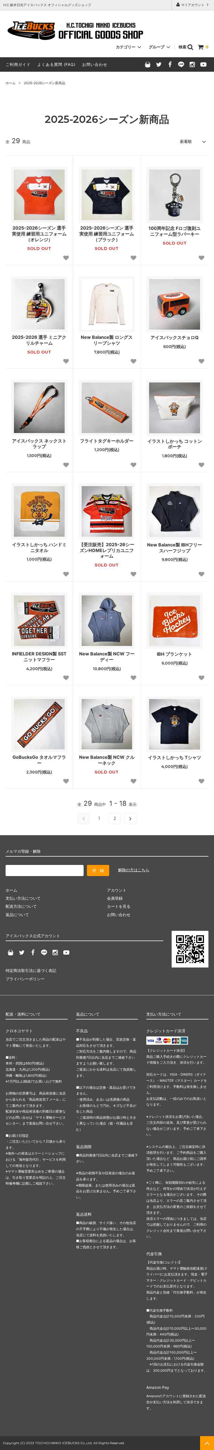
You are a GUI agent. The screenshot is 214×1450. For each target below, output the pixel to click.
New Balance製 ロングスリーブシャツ (107, 340)
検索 (183, 46)
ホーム (11, 83)
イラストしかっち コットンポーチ (174, 444)
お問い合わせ (94, 64)
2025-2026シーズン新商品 (44, 83)
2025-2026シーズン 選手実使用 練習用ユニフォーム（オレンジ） (39, 233)
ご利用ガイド (18, 64)
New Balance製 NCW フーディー (107, 656)
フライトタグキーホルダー (106, 441)
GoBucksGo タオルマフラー (39, 760)
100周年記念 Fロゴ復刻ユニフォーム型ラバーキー (175, 231)
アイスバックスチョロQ (174, 337)
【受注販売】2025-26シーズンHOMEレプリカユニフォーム (106, 550)
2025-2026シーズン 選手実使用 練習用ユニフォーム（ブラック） (106, 233)
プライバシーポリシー (25, 978)
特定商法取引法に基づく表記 (31, 970)
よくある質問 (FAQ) (56, 64)
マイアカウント (192, 5)
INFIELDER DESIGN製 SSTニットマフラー (39, 656)
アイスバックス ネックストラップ (39, 443)
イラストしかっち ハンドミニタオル (39, 547)
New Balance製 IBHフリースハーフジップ (174, 547)
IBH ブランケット (174, 654)
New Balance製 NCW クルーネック (107, 760)
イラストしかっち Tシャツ (174, 757)
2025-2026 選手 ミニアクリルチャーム (39, 340)
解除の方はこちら (133, 869)
